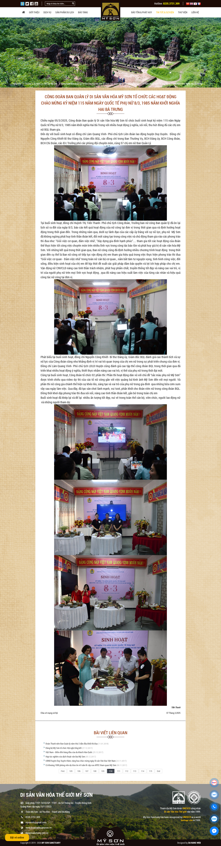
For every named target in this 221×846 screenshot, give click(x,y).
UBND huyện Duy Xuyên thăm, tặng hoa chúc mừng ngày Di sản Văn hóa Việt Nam (81, 760)
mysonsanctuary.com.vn (37, 832)
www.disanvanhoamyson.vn (39, 827)
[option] (110, 58)
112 (126, 771)
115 (150, 771)
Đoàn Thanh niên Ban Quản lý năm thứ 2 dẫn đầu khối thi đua (72, 743)
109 (102, 771)
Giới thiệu (34, 12)
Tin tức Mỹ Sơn (51, 83)
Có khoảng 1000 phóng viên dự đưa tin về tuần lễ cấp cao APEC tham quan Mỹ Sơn (81, 765)
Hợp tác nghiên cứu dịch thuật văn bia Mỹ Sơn (65, 756)
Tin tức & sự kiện (165, 12)
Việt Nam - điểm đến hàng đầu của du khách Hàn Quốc (69, 752)
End (158, 771)
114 (142, 771)
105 (70, 771)
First (62, 771)
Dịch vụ (47, 12)
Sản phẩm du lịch (64, 12)
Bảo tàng (83, 12)
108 (94, 771)
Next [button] (218, 52)
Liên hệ (195, 12)
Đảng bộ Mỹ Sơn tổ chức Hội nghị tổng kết (64, 747)
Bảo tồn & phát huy (141, 12)
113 (134, 771)
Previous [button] (2, 52)
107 (86, 771)
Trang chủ (16, 83)
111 (118, 771)
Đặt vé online (17, 837)
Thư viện (182, 12)
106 (78, 771)
